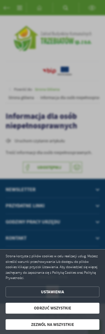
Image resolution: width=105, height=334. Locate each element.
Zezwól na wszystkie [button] (52, 324)
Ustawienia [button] (52, 292)
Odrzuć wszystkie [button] (52, 308)
